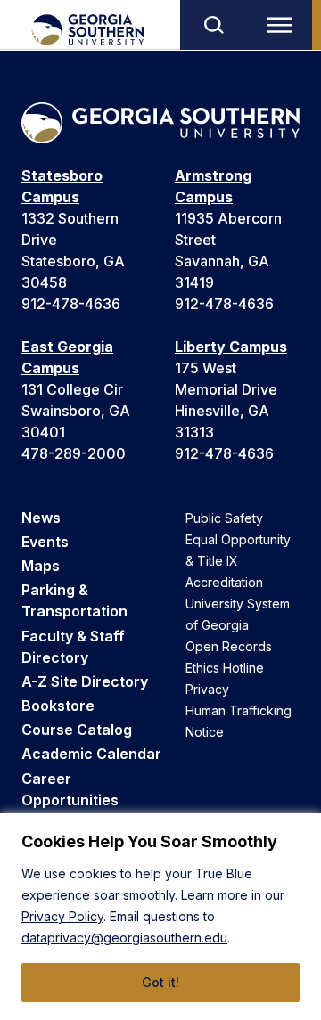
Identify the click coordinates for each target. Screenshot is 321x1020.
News (41, 517)
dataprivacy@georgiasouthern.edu (124, 937)
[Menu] (283, 25)
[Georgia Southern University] (87, 29)
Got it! (160, 982)
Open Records (228, 646)
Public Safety (224, 518)
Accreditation (224, 582)
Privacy (207, 689)
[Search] (213, 25)
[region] (160, 916)
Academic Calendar (91, 754)
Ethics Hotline (224, 667)
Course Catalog (76, 729)
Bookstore (58, 705)
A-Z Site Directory (84, 681)
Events (45, 542)
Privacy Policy (62, 916)
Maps (40, 566)
